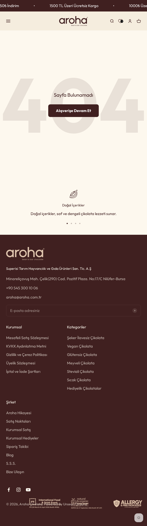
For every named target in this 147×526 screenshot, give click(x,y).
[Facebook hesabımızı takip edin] (8, 489)
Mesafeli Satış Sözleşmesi (27, 337)
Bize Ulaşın (15, 471)
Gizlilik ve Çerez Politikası (26, 354)
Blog (10, 454)
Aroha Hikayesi (18, 412)
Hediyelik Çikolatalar (84, 388)
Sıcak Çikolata (79, 379)
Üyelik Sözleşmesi (20, 363)
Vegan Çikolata (80, 346)
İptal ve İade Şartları (23, 371)
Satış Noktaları (18, 421)
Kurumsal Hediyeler (22, 438)
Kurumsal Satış (18, 429)
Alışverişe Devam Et (73, 110)
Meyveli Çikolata (81, 363)
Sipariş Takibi (17, 446)
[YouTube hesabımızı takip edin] (28, 489)
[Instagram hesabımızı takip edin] (18, 489)
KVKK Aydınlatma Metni (26, 346)
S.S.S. (11, 463)
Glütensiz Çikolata (82, 354)
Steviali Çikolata (80, 371)
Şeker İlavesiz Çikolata (85, 337)
